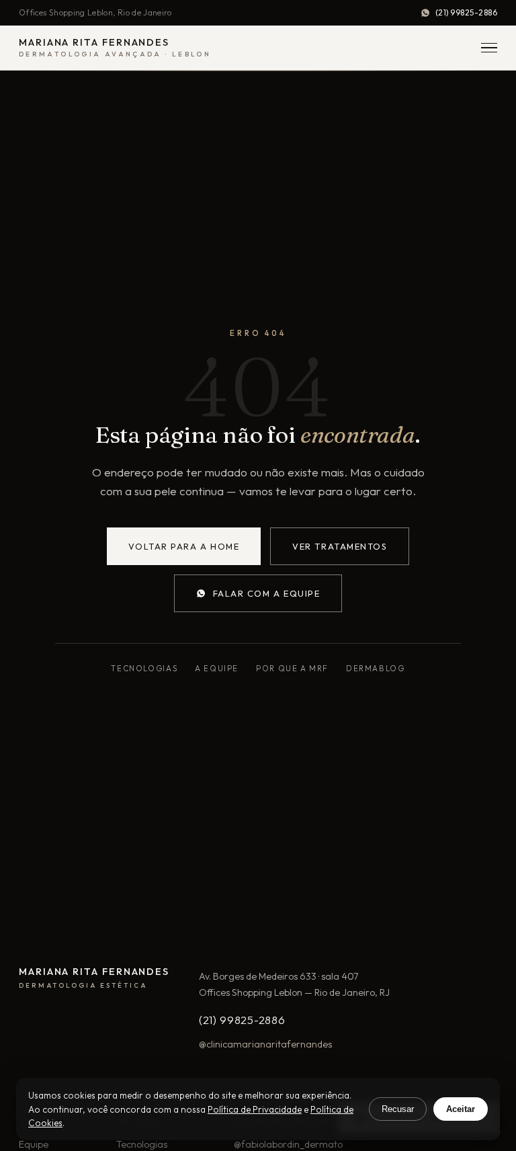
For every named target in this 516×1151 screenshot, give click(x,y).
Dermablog (375, 668)
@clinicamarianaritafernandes (265, 1044)
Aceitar (460, 1109)
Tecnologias (144, 668)
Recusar (398, 1109)
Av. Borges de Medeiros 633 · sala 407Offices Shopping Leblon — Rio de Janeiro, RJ (294, 984)
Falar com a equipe (266, 593)
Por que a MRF (292, 668)
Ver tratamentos (339, 546)
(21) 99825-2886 (466, 12)
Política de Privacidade (255, 1109)
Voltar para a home (184, 546)
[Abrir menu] (489, 48)
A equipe (217, 668)
